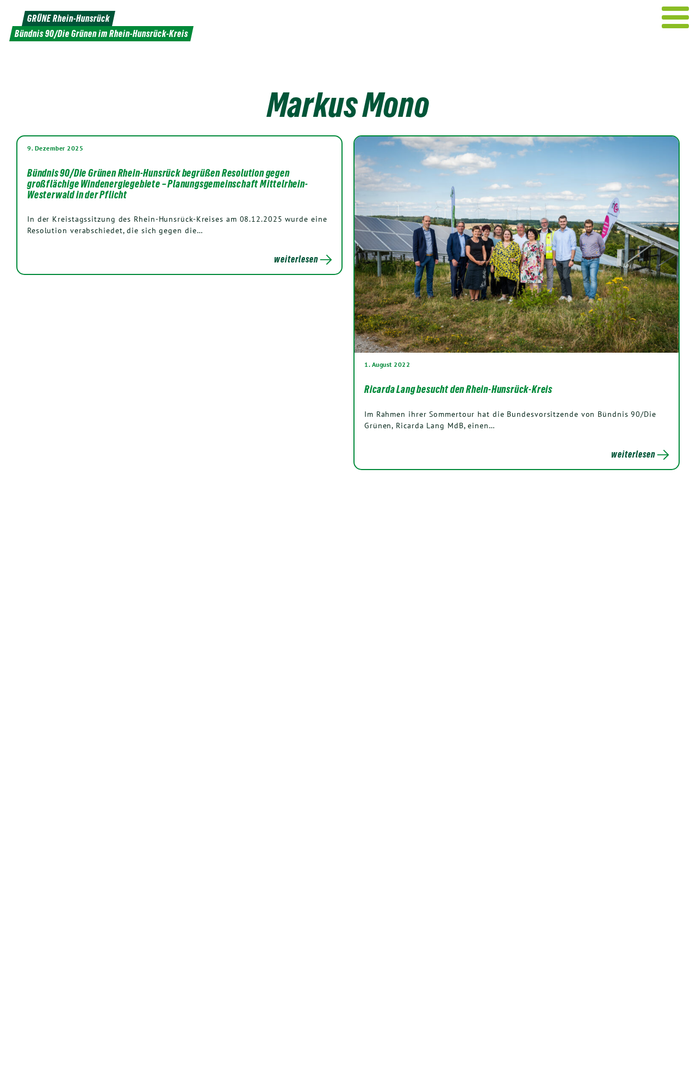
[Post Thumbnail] (516, 244)
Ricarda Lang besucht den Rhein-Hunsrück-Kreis (458, 389)
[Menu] (675, 17)
